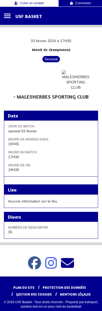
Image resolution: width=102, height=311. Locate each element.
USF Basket (28, 16)
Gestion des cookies (34, 294)
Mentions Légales (75, 294)
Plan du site (24, 287)
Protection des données (64, 287)
